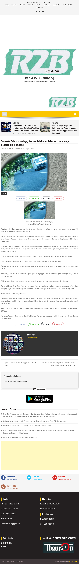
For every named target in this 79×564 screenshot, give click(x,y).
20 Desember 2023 (18, 149)
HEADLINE (13, 123)
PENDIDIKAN (47, 5)
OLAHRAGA (56, 5)
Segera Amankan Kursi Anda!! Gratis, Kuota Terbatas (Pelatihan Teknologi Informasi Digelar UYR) (23, 128)
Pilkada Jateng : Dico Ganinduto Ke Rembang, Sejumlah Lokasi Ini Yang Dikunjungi (29, 416)
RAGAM (22, 5)
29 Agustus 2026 (18, 134)
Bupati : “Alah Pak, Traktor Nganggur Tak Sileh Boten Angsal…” (20, 364)
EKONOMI (14, 5)
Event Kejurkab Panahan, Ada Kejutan (25, 438)
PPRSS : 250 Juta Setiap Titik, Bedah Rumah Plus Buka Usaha (31, 426)
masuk (13, 381)
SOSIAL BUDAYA (67, 5)
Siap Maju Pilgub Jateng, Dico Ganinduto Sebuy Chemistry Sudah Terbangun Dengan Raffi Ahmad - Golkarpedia (38, 414)
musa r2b (29, 134)
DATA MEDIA (39, 7)
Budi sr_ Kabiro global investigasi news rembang (18, 430)
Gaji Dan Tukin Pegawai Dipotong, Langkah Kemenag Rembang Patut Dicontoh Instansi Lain (58, 364)
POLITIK (38, 5)
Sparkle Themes (73, 561)
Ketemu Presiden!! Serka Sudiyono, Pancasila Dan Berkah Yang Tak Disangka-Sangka (40, 421)
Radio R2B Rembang (39, 78)
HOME (7, 5)
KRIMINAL (30, 5)
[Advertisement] (39, 30)
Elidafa (5, 426)
